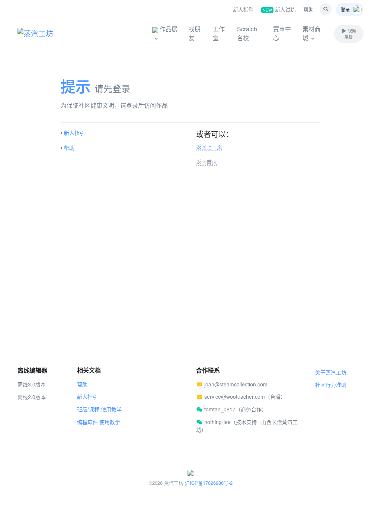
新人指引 (243, 9)
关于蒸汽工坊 (330, 372)
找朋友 (195, 33)
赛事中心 (282, 33)
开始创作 (120, 33)
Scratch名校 (247, 33)
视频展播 (350, 34)
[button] (326, 9)
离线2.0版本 (31, 397)
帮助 (308, 9)
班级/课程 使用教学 (99, 409)
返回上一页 (209, 147)
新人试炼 (279, 9)
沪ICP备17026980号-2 (209, 482)
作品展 (167, 29)
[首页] (45, 33)
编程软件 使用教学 (98, 422)
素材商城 (311, 33)
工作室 (219, 33)
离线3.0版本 (31, 384)
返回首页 (206, 161)
